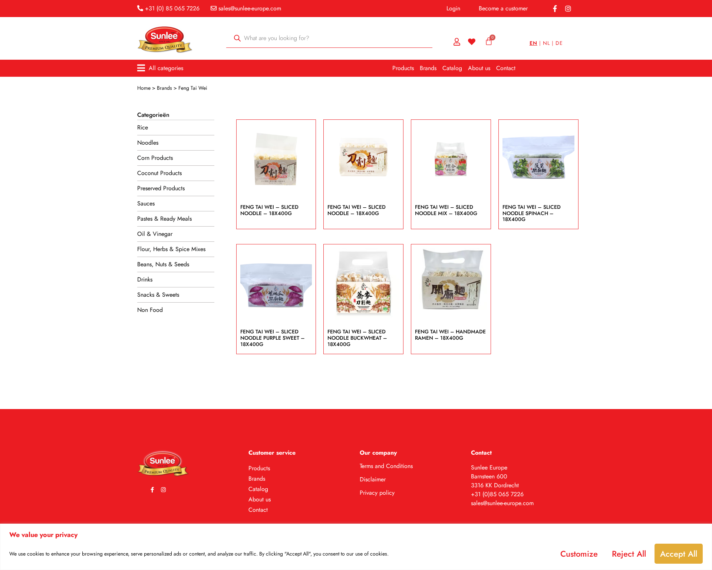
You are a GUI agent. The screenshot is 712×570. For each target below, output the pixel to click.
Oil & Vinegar (154, 234)
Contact (505, 68)
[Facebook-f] (554, 8)
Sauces (146, 203)
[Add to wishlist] (300, 139)
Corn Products (155, 158)
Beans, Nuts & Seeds (163, 264)
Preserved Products (161, 188)
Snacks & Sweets (158, 294)
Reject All (629, 554)
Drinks (144, 279)
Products (403, 68)
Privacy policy (377, 492)
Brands (428, 68)
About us (479, 68)
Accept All (678, 554)
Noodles (147, 142)
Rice (142, 127)
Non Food (150, 310)
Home (144, 88)
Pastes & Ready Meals (164, 218)
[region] (356, 547)
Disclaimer (373, 479)
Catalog (452, 68)
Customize (579, 554)
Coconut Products (159, 173)
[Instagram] (568, 8)
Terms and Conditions (386, 466)
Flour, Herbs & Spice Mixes (171, 249)
